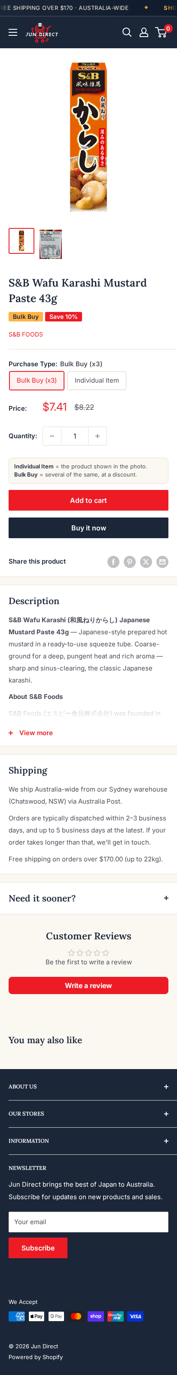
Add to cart (88, 500)
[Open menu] (13, 32)
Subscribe (38, 1248)
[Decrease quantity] (52, 436)
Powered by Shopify (36, 1356)
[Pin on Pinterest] (130, 561)
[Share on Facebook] (113, 561)
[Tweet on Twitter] (146, 561)
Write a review (88, 985)
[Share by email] (162, 561)
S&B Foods (26, 334)
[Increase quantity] (97, 436)
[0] (161, 32)
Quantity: (23, 436)
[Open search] (127, 32)
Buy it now (88, 528)
